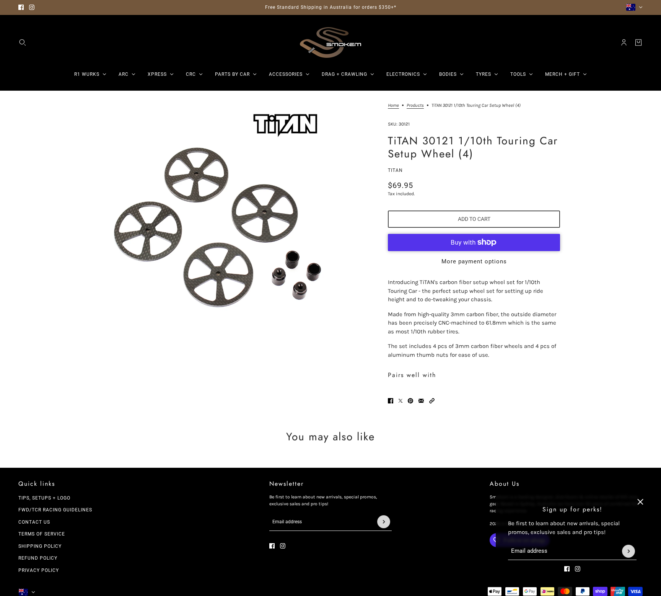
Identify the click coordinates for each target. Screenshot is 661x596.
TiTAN (395, 170)
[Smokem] (330, 42)
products (415, 105)
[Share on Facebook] (390, 401)
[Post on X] (400, 400)
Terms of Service (41, 534)
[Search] (22, 42)
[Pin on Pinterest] (410, 401)
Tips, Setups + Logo (44, 498)
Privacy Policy (38, 570)
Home (393, 105)
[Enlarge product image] (217, 219)
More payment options (474, 261)
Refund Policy (37, 558)
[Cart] (638, 42)
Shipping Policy (40, 546)
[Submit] (628, 551)
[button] (432, 401)
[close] (640, 502)
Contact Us (34, 522)
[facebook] (21, 7)
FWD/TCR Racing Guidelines (55, 510)
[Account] (624, 42)
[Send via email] (421, 401)
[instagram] (32, 7)
